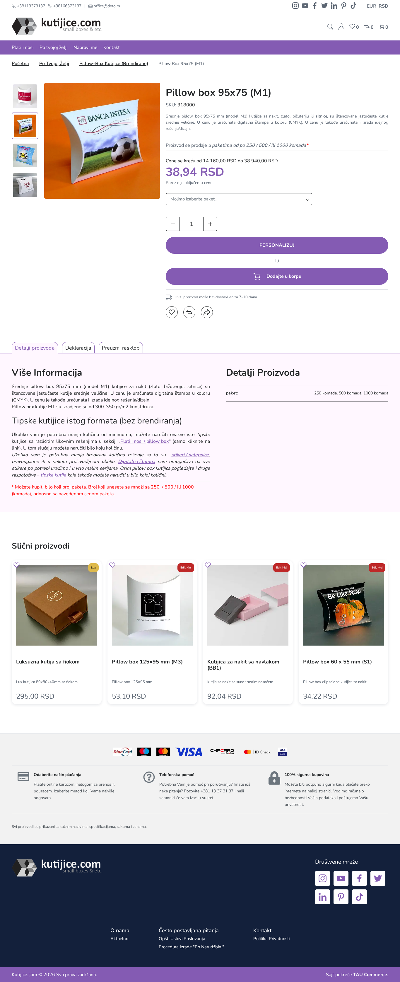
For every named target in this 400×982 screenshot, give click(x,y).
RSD (383, 6)
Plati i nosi (23, 47)
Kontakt (111, 47)
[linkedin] (334, 6)
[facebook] (315, 6)
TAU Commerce (370, 974)
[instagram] (295, 6)
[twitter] (324, 6)
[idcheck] (257, 752)
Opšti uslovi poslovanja (182, 939)
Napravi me (85, 47)
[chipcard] (222, 752)
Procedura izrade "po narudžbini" (191, 947)
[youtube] (305, 6)
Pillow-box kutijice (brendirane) (113, 63)
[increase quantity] (210, 224)
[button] (172, 312)
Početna (20, 63)
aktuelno (119, 939)
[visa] (282, 752)
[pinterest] (344, 6)
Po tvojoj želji (54, 47)
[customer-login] (341, 26)
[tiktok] (353, 6)
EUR (371, 6)
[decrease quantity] (173, 224)
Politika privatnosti (271, 939)
